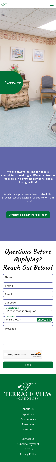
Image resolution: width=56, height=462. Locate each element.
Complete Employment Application (28, 214)
